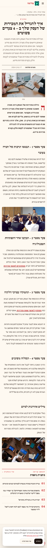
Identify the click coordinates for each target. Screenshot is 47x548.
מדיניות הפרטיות (32, 535)
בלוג (35, 12)
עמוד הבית (41, 12)
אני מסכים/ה (26, 541)
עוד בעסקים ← (8, 472)
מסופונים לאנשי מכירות (14, 265)
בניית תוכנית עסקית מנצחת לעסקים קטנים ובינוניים (21, 484)
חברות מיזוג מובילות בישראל (29, 500)
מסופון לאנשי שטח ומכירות (29, 310)
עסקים (30, 12)
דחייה (38, 541)
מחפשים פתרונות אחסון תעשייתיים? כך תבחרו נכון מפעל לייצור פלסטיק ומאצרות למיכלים (21, 492)
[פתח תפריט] (42, 3)
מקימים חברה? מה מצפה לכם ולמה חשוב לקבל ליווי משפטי (22, 508)
